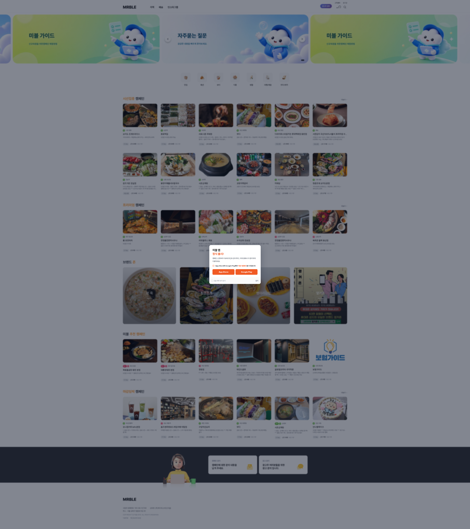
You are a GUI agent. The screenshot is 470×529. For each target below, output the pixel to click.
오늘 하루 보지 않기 (220, 281)
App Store (223, 272)
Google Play (246, 272)
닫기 (257, 281)
